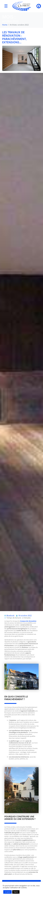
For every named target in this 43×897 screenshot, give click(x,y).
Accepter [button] (7, 892)
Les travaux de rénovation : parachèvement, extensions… (14, 37)
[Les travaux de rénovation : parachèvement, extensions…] (21, 58)
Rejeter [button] (16, 892)
